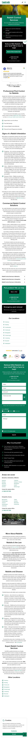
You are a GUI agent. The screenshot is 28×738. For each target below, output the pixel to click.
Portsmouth (7, 330)
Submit (14, 435)
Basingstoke (7, 332)
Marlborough (17, 486)
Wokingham (7, 343)
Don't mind (17, 411)
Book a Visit (14, 292)
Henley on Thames (18, 482)
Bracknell (7, 340)
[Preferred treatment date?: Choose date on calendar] (14, 399)
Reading (7, 324)
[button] (14, 351)
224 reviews (16, 86)
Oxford (15, 485)
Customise (14, 731)
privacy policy (12, 431)
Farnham (16, 501)
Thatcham (16, 480)
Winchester (16, 502)
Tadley (15, 499)
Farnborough (8, 335)
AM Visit (5, 411)
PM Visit (11, 411)
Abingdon (4, 485)
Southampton (8, 327)
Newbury (7, 322)
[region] (14, 727)
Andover (4, 502)
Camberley (7, 338)
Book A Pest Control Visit (14, 51)
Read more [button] (5, 79)
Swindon (4, 486)
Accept (14, 734)
